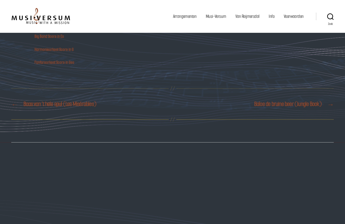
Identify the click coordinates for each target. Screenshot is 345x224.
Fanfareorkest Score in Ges (54, 62)
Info (271, 16)
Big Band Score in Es (49, 36)
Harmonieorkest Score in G (54, 49)
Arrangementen (184, 16)
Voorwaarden (293, 16)
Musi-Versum (216, 16)
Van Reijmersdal (247, 16)
